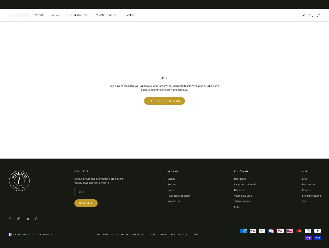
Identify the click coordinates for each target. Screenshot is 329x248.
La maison (129, 15)
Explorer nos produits (164, 100)
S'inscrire (86, 202)
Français (43, 234)
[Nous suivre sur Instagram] (19, 219)
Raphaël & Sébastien (179, 195)
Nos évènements (77, 15)
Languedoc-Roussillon (246, 184)
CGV (304, 201)
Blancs (171, 178)
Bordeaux (239, 190)
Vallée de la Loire (243, 195)
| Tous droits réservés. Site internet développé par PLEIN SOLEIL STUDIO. (155, 234)
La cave (55, 15)
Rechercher (308, 184)
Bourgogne (240, 178)
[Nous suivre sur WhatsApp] (36, 219)
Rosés (171, 190)
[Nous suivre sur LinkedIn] (27, 219)
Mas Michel (174, 201)
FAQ (304, 178)
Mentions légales (311, 195)
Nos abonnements (105, 15)
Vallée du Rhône (242, 201)
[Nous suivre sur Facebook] (10, 219)
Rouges (172, 184)
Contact (307, 190)
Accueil (39, 15)
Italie (237, 207)
